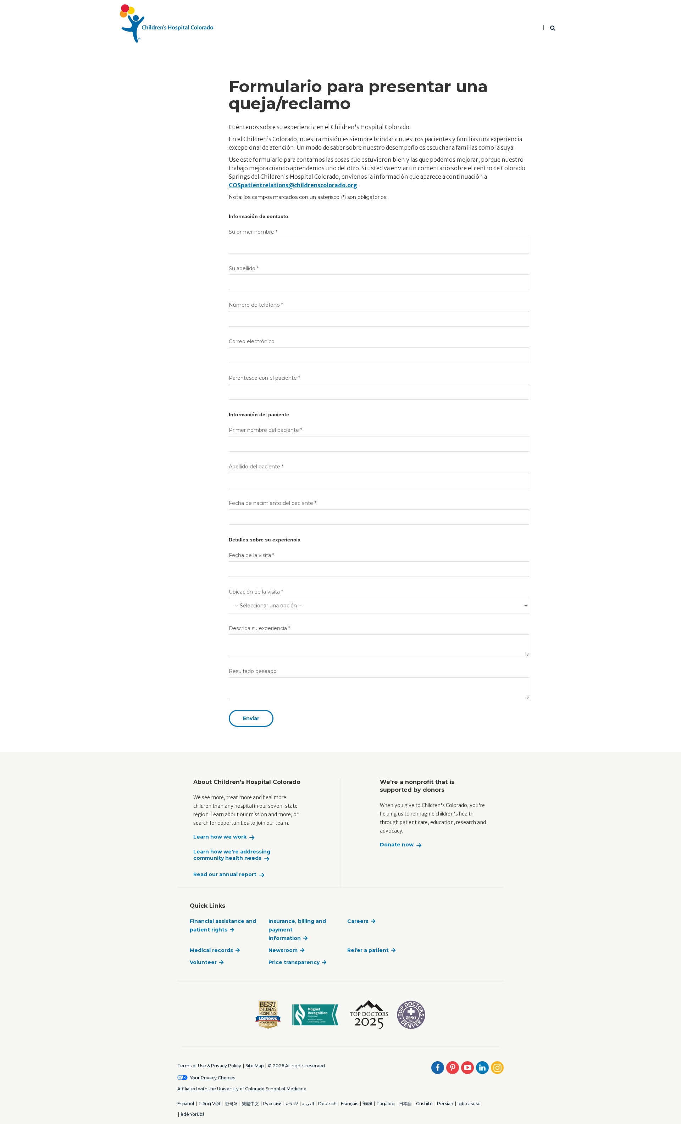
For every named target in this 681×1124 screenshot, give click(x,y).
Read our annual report (224, 875)
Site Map (254, 1065)
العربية (308, 1103)
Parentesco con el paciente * (264, 378)
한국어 (231, 1103)
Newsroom (283, 950)
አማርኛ (292, 1103)
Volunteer (203, 962)
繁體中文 (250, 1103)
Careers (358, 921)
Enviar (251, 718)
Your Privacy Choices (212, 1077)
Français (349, 1103)
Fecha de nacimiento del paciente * (272, 503)
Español (185, 1103)
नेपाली (367, 1103)
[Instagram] (497, 1067)
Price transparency (294, 962)
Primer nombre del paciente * (265, 430)
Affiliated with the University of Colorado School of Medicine (241, 1088)
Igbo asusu (469, 1103)
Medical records (211, 950)
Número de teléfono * (256, 305)
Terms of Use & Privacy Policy (209, 1065)
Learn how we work (220, 837)
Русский (272, 1103)
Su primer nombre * (253, 232)
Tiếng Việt (209, 1103)
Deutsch (327, 1103)
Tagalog (385, 1103)
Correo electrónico (252, 341)
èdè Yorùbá (193, 1114)
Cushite (424, 1103)
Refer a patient (368, 950)
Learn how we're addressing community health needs (231, 855)
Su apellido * (244, 268)
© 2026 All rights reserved (296, 1065)
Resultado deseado (253, 671)
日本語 (405, 1103)
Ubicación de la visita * (256, 592)
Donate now (397, 845)
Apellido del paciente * (256, 466)
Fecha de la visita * (251, 555)
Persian (445, 1103)
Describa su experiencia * (259, 628)
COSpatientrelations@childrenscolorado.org (293, 185)
